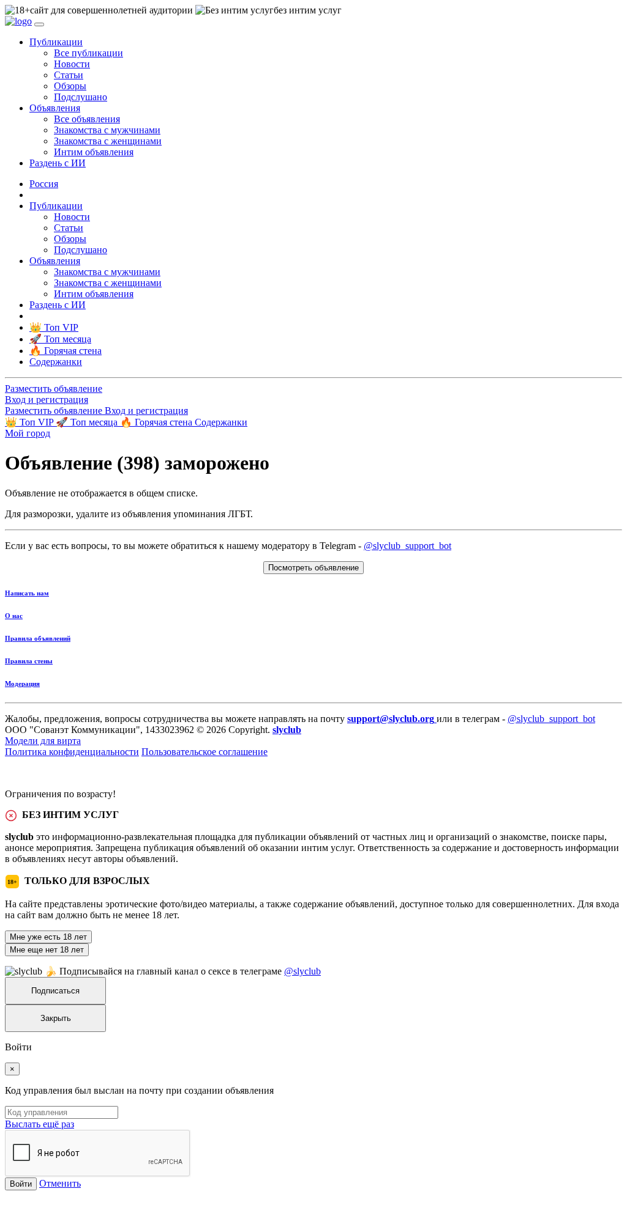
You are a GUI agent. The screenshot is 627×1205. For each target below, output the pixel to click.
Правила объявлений (37, 638)
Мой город (27, 433)
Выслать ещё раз (39, 1124)
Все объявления (87, 119)
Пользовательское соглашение (204, 751)
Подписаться (55, 990)
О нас (14, 615)
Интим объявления (93, 152)
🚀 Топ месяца (88, 422)
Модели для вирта (43, 740)
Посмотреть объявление (313, 567)
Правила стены (29, 661)
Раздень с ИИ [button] (57, 163)
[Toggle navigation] (39, 24)
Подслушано (80, 97)
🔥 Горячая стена (157, 422)
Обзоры (70, 86)
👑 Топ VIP (30, 422)
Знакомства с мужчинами (107, 130)
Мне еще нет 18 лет (47, 949)
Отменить (60, 1183)
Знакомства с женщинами (108, 141)
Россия (43, 184)
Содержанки (221, 422)
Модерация (22, 683)
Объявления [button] (54, 108)
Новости (72, 64)
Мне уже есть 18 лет (48, 937)
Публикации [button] (56, 42)
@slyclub (302, 971)
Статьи (68, 75)
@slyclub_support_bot (407, 545)
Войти (21, 1183)
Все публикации (88, 53)
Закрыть (55, 1018)
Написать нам (27, 593)
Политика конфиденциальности (72, 751)
